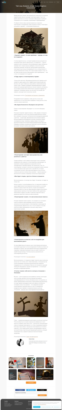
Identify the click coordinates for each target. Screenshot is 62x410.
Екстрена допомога (31, 404)
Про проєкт (6, 402)
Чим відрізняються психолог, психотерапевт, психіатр (19, 404)
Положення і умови (7, 403)
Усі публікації (31, 382)
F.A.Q (29, 402)
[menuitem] (41, 2)
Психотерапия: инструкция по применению (35, 95)
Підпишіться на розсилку (20, 392)
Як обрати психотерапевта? (19, 402)
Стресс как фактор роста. (32, 336)
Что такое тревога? (30, 256)
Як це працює (30, 403)
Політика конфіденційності (42, 404)
